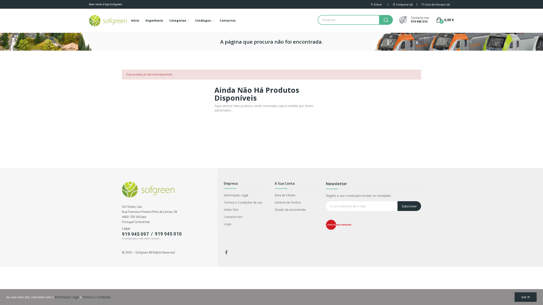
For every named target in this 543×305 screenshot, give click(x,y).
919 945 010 (419, 21)
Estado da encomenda (290, 210)
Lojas (227, 224)
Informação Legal (236, 195)
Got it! (525, 297)
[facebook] (226, 252)
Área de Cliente (285, 195)
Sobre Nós (231, 210)
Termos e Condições (96, 297)
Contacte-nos (233, 217)
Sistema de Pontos (288, 202)
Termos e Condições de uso (243, 202)
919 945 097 (135, 234)
